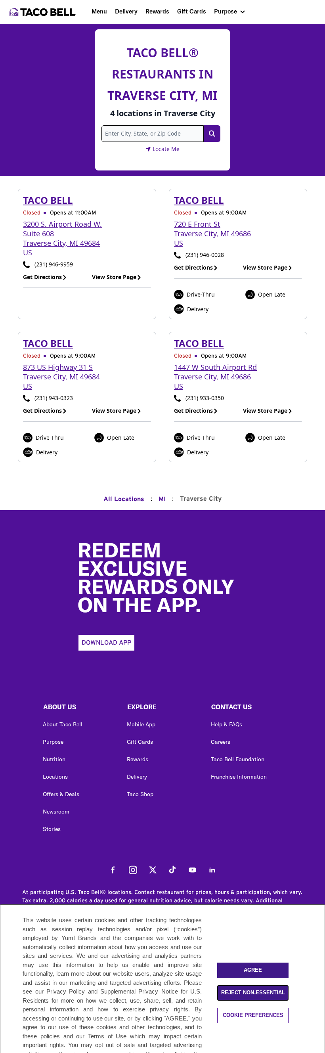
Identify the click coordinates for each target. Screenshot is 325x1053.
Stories (52, 829)
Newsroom (56, 811)
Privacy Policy (65, 991)
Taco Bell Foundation (237, 759)
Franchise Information (239, 776)
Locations (55, 776)
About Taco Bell (62, 724)
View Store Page (114, 277)
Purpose (225, 11)
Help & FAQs (226, 724)
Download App (106, 642)
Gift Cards (191, 11)
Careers (220, 741)
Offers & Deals (61, 794)
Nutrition (54, 759)
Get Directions (42, 277)
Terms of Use (107, 1036)
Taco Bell (48, 200)
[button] (78, 709)
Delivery (126, 11)
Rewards (157, 11)
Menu (99, 11)
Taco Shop (140, 794)
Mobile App (141, 724)
